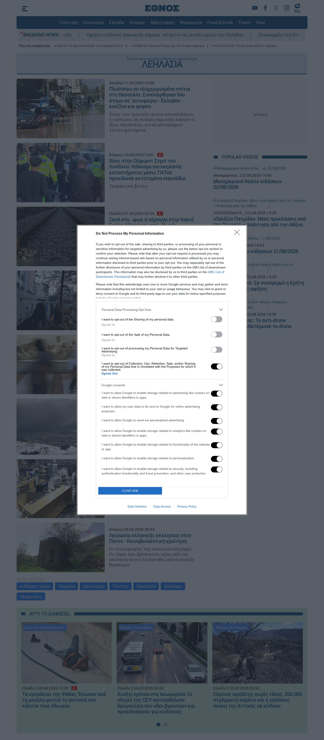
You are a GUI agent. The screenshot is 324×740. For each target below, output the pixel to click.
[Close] (238, 234)
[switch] (216, 319)
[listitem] (162, 309)
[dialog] (162, 370)
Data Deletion (137, 506)
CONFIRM (130, 491)
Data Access (162, 506)
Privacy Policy (187, 506)
